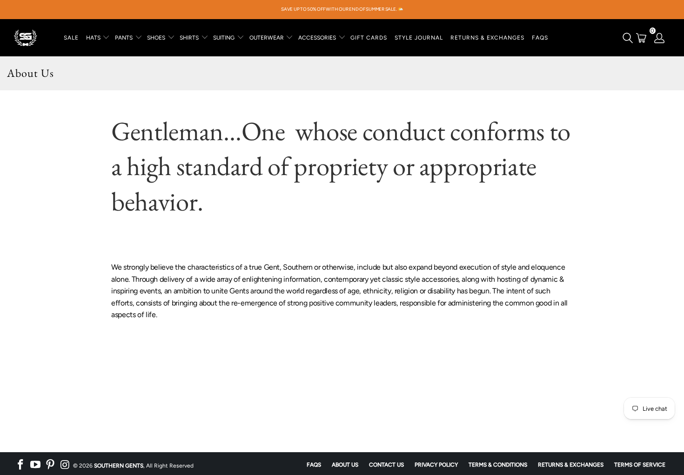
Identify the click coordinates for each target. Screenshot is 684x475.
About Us (345, 464)
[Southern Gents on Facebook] (21, 464)
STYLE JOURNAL (419, 37)
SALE (71, 37)
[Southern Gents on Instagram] (65, 464)
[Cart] (641, 37)
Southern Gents (118, 465)
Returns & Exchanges (571, 464)
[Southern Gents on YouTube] (36, 464)
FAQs (540, 37)
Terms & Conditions (498, 464)
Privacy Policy (436, 464)
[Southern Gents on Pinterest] (50, 464)
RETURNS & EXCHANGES (487, 37)
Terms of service (639, 464)
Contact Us (386, 464)
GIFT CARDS (368, 37)
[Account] (660, 37)
